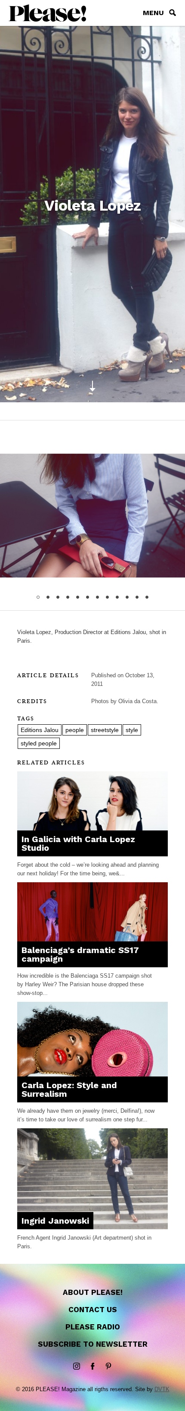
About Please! (93, 1292)
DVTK (162, 1389)
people (74, 729)
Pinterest (108, 1366)
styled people (39, 743)
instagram (76, 1366)
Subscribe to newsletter (93, 1344)
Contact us (92, 1309)
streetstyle (105, 729)
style (132, 729)
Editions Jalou (40, 729)
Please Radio (92, 1327)
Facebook (92, 1366)
